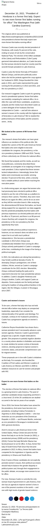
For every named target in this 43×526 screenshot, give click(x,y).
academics (35, 102)
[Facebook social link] (11, 499)
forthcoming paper (12, 188)
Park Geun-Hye (24, 447)
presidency (33, 438)
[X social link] (16, 499)
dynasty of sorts (25, 260)
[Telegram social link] (32, 499)
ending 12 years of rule (11, 53)
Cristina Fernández (25, 411)
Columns (21, 8)
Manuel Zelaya (7, 75)
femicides (7, 116)
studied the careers (9, 145)
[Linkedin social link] (27, 499)
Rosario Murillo (27, 419)
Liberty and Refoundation (16, 58)
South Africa (26, 455)
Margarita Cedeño (23, 414)
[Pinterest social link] (21, 499)
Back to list (6, 514)
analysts (5, 105)
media (17, 105)
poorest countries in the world (21, 487)
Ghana (15, 455)
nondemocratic (33, 422)
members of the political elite (23, 142)
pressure (9, 444)
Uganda (29, 452)
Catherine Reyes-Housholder (13, 327)
